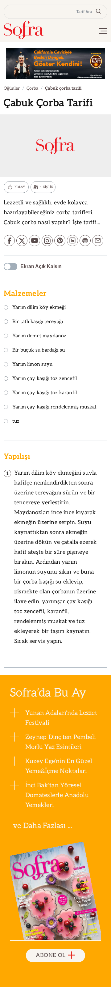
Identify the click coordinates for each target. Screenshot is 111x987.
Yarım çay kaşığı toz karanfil (44, 393)
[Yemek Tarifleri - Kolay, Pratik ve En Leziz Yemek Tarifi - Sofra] (24, 30)
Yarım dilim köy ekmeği (39, 307)
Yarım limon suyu (32, 364)
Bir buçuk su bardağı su (38, 350)
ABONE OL (51, 955)
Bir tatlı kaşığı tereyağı (37, 322)
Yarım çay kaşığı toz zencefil (44, 379)
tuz (16, 421)
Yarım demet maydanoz (39, 336)
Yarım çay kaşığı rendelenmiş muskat (54, 407)
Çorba (32, 88)
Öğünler (12, 88)
